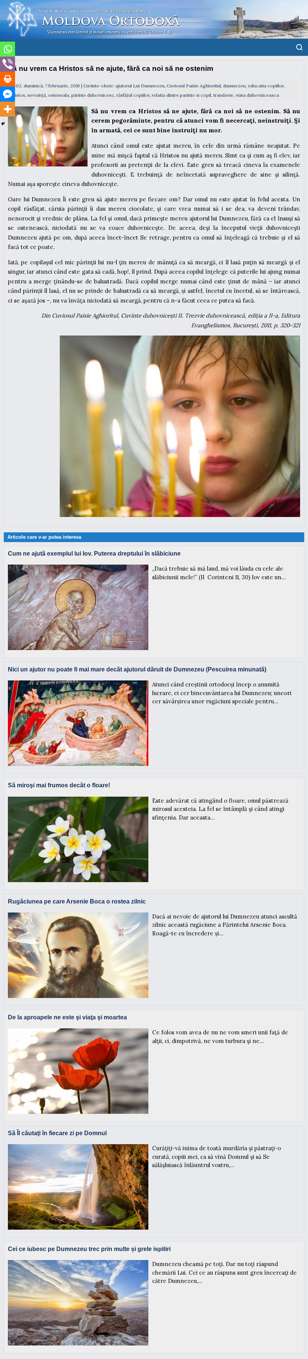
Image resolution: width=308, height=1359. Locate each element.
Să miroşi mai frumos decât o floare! (59, 785)
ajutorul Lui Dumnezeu (140, 85)
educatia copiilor (266, 85)
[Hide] (3, 124)
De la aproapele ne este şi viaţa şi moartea (67, 1017)
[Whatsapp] (7, 49)
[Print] (7, 79)
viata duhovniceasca (257, 95)
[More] (7, 109)
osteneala (58, 95)
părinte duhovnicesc (92, 95)
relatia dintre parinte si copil (181, 95)
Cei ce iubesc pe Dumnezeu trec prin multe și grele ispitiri (89, 1249)
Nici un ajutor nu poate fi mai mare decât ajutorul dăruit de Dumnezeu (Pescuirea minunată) (137, 669)
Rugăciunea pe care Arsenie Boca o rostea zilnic (77, 901)
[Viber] (7, 64)
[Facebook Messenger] (7, 94)
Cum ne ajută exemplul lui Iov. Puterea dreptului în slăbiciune (94, 553)
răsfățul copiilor (132, 95)
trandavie (223, 95)
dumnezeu (234, 85)
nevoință (36, 95)
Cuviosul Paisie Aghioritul (194, 85)
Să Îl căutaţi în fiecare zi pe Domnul (57, 1133)
